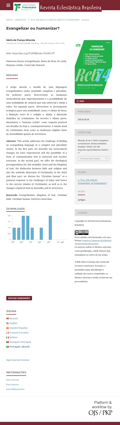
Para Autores (12, 384)
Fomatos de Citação (90, 158)
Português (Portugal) (20, 341)
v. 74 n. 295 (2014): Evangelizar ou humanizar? (54, 19)
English (13, 323)
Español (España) (19, 327)
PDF (81, 101)
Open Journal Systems (17, 359)
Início (9, 19)
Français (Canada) (19, 332)
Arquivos (20, 19)
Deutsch (14, 318)
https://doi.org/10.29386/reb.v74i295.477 (33, 53)
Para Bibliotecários (15, 389)
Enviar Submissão (19, 298)
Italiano (14, 337)
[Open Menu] (8, 5)
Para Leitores (12, 379)
